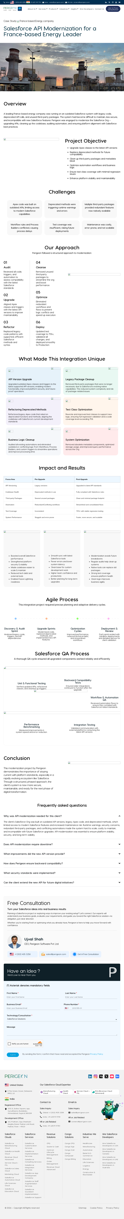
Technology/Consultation (19, 1015)
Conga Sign (69, 1147)
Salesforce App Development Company (31, 1175)
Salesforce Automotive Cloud (12, 1178)
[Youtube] (116, 2)
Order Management (52, 1162)
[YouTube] (112, 1076)
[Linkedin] (90, 1076)
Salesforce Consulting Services (33, 1160)
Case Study (10, 20)
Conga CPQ (70, 1143)
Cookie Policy (96, 1208)
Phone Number (71, 1004)
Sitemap (82, 1208)
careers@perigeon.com (81, 1122)
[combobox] (67, 1008)
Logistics (86, 1166)
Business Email (14, 1004)
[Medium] (101, 1076)
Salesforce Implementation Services (31, 1153)
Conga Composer (69, 1154)
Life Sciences (88, 1162)
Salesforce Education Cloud (12, 1190)
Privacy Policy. (96, 1054)
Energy (86, 1169)
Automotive (88, 1150)
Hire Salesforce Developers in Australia (109, 1165)
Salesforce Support (33, 1197)
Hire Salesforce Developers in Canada (109, 1151)
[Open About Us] (36, 9)
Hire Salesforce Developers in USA (110, 1144)
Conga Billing (70, 1159)
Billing (49, 1158)
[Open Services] (47, 9)
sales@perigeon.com (56, 954)
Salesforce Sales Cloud (12, 1169)
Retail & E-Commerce (87, 1154)
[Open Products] (57, 9)
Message (11, 1027)
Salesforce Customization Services (31, 1145)
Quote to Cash (53, 1147)
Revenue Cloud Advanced (11, 1158)
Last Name (71, 993)
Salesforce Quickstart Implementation (31, 1191)
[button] (113, 9)
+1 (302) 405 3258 (23, 954)
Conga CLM (69, 1150)
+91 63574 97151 (54, 1117)
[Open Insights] (78, 9)
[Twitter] (106, 1076)
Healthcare (87, 1143)
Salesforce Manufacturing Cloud (11, 1145)
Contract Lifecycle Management (52, 1152)
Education (87, 1159)
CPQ (48, 1143)
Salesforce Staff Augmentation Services (32, 1183)
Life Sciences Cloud (10, 1184)
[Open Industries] (69, 9)
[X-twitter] (109, 2)
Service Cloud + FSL (11, 1164)
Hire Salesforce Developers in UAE (110, 1158)
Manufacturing (89, 1147)
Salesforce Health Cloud (12, 1152)
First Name (13, 993)
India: (45, 1117)
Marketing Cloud (12, 1174)
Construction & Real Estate (89, 1173)
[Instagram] (95, 1076)
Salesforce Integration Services (29, 1167)
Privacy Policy (112, 1208)
